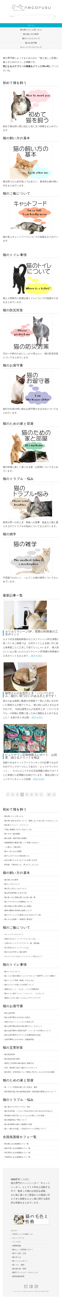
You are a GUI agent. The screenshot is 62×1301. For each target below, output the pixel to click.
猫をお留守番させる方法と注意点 (17, 1017)
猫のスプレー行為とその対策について (19, 985)
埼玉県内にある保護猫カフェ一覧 (17, 1153)
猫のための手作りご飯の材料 (15, 952)
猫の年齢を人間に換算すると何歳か (18, 906)
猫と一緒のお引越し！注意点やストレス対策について (25, 1129)
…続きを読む (35, 656)
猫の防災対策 (9, 1054)
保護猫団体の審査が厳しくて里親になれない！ (22, 843)
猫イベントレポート (20, 1261)
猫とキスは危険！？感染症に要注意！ (19, 919)
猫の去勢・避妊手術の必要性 (15, 838)
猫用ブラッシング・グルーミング (25, 1272)
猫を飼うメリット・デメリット (16, 825)
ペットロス (16, 1242)
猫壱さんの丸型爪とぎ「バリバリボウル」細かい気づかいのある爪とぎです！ (31, 695)
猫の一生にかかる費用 (13, 851)
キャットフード (18, 1238)
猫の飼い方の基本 (31, 34)
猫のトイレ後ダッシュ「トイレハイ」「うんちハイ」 (25, 993)
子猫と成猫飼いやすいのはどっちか (18, 829)
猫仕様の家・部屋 (19, 1269)
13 (49, 794)
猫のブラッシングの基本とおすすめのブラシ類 (22, 915)
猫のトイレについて (31, 38)
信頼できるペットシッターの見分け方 (19, 1022)
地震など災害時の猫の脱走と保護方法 (19, 1063)
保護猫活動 (16, 1246)
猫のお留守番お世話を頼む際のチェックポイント (23, 1026)
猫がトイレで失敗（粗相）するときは (19, 980)
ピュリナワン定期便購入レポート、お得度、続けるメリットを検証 (31, 756)
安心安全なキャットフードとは (16, 948)
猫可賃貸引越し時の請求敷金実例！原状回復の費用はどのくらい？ (30, 1092)
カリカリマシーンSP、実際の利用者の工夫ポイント (31, 633)
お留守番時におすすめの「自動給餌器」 (19, 1039)
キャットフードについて (31, 47)
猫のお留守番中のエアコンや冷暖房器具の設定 (22, 1035)
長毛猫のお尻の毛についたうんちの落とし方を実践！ (25, 1116)
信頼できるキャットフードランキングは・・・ (22, 939)
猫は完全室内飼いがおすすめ (15, 893)
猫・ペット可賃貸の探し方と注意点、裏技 (20, 1087)
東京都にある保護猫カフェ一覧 (16, 1144)
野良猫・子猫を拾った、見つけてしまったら (21, 865)
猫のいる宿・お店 (19, 1253)
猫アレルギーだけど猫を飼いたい (17, 856)
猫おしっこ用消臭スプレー (22, 1250)
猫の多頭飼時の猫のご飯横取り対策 (18, 1124)
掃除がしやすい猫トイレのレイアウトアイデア (22, 998)
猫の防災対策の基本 (12, 1059)
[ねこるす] (31, 6)
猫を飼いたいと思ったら (31, 30)
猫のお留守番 (31, 43)
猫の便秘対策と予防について (15, 1120)
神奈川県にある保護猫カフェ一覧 (17, 1148)
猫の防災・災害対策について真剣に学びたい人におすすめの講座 (29, 1072)
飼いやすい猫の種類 (12, 834)
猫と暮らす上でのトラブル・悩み (17, 1107)
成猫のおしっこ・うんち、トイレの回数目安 (21, 989)
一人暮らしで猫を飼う (13, 847)
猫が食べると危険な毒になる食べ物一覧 (19, 897)
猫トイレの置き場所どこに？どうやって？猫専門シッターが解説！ (30, 976)
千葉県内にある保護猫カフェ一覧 (17, 1157)
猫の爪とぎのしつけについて (15, 889)
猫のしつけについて (12, 884)
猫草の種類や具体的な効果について (18, 910)
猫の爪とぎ (16, 1257)
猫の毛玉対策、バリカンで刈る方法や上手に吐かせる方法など (28, 1111)
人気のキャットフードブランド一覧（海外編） (22, 943)
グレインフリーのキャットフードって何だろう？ (23, 956)
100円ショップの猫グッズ (22, 1234)
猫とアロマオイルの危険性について (18, 902)
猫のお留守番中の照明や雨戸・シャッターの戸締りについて (27, 1031)
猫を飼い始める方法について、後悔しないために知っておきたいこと (31, 821)
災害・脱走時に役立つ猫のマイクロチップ (20, 1068)
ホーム (31, 25)
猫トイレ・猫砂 (18, 1265)
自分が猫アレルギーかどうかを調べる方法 (20, 860)
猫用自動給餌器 (18, 1276)
